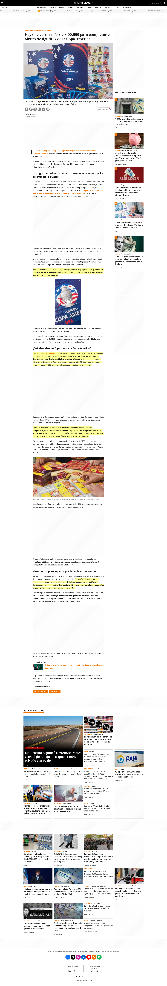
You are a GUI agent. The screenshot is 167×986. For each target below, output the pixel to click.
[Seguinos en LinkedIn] (83, 957)
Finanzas (70, 8)
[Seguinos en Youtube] (88, 957)
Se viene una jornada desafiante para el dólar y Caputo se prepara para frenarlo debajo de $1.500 (68, 927)
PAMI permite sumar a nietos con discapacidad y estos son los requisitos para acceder (129, 774)
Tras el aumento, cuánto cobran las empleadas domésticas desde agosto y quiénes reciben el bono (98, 891)
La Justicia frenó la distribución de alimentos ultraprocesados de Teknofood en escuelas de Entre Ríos (98, 741)
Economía (53, 8)
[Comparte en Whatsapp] (35, 109)
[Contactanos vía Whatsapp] (75, 971)
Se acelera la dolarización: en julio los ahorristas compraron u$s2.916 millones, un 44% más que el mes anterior (128, 157)
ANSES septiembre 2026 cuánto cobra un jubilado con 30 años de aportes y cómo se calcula (129, 225)
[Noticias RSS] (94, 957)
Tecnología (107, 8)
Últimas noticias (41, 8)
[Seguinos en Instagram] (78, 957)
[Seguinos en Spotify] (99, 957)
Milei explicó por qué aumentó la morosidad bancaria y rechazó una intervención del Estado (37, 891)
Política (61, 8)
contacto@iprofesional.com (83, 980)
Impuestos (80, 8)
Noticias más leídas (33, 710)
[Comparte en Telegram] (43, 109)
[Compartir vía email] (48, 109)
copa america (55, 691)
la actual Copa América (46, 353)
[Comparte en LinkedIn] (39, 109)
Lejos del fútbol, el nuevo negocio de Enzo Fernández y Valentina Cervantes (97, 908)
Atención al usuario (72, 966)
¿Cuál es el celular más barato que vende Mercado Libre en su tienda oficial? (37, 774)
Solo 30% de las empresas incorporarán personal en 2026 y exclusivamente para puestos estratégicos (68, 858)
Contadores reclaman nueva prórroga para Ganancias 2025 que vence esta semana (36, 926)
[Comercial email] (92, 971)
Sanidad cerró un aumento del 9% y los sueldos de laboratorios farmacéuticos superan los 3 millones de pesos (129, 191)
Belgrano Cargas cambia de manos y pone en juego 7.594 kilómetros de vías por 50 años (98, 791)
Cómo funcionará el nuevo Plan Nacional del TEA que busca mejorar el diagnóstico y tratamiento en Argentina (96, 758)
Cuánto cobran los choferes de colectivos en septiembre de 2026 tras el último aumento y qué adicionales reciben (36, 810)
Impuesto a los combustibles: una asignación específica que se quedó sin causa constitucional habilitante (129, 892)
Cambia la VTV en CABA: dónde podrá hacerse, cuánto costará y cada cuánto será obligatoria (97, 808)
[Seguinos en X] (73, 957)
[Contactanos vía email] (70, 971)
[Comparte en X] (31, 109)
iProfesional (29, 31)
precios (36, 691)
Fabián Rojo (31, 114)
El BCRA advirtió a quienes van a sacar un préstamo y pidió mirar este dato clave (129, 121)
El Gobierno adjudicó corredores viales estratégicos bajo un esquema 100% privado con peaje (53, 757)
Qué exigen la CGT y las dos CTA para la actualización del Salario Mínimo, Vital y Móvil (68, 891)
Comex (117, 8)
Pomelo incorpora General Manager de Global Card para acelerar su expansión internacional (98, 874)
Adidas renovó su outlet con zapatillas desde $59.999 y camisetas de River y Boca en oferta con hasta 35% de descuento (98, 775)
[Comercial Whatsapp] (97, 971)
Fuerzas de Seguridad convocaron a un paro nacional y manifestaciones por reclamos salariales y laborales (98, 858)
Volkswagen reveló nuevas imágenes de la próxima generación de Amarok (98, 925)
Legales (89, 8)
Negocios (98, 8)
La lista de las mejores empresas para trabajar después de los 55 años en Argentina (68, 809)
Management (127, 8)
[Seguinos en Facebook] (67, 957)
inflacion (44, 691)
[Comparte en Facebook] (26, 109)
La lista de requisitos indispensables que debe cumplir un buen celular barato (68, 774)
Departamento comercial (95, 967)
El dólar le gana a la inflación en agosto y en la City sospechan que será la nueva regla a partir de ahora (129, 260)
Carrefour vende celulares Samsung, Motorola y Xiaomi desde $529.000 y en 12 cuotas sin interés (36, 858)
